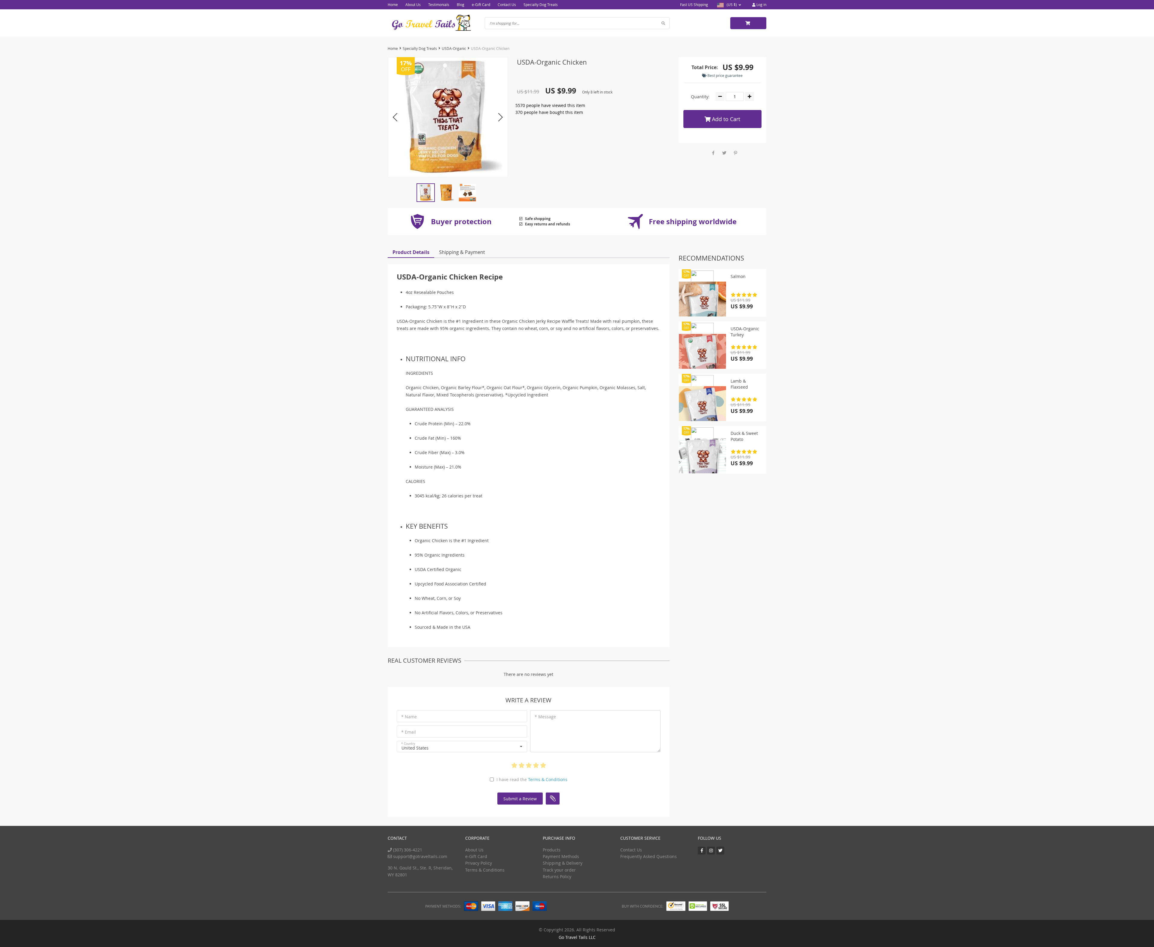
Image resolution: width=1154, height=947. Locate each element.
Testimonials (438, 4)
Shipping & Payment (462, 252)
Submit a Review (520, 799)
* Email (408, 732)
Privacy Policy (478, 863)
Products (551, 850)
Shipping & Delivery (562, 863)
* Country (408, 744)
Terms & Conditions (547, 779)
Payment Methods (561, 856)
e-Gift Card (481, 4)
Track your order (559, 870)
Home (393, 4)
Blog (460, 4)
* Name (409, 716)
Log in (761, 4)
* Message (545, 716)
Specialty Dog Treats (541, 4)
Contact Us (507, 4)
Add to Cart (725, 119)
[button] (462, 746)
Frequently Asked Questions (648, 856)
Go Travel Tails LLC (577, 937)
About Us (413, 4)
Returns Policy (557, 876)
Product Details (410, 252)
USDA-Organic (454, 48)
